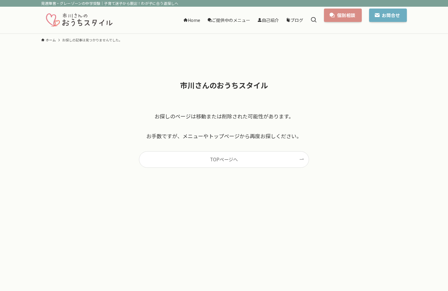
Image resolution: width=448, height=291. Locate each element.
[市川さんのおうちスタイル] (79, 20)
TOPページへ (224, 159)
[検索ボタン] (313, 20)
